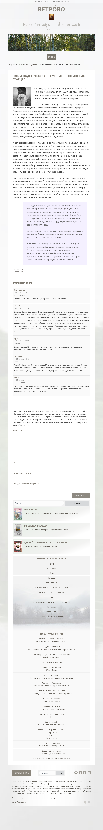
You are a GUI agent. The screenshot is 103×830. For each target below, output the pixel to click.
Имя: (15, 462)
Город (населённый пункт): (26, 483)
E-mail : (22, 473)
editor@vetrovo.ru (19, 802)
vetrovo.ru (70, 781)
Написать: (17, 430)
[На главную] (51, 1)
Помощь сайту (21, 773)
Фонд (34, 781)
